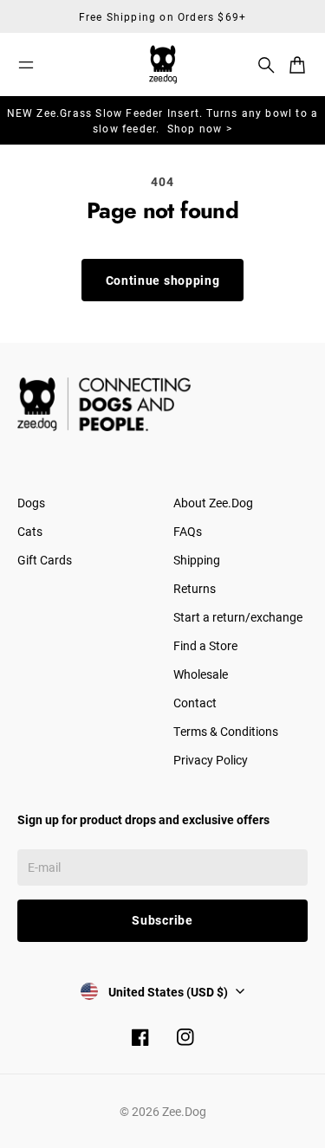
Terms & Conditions (225, 731)
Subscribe (162, 920)
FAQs (187, 531)
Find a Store (205, 645)
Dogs (31, 502)
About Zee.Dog (213, 502)
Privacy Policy (210, 759)
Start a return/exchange (237, 617)
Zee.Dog (184, 1111)
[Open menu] (26, 65)
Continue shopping (163, 280)
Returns (194, 588)
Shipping (196, 559)
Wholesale (200, 674)
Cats (29, 531)
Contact (195, 702)
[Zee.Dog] (163, 64)
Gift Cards (44, 559)
